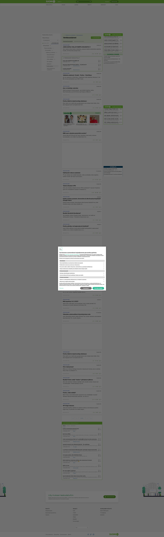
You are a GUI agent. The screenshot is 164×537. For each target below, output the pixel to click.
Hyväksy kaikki (98, 288)
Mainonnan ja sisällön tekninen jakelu (67, 281)
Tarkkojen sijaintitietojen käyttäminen (67, 273)
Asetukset (86, 288)
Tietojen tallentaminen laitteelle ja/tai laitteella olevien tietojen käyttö (73, 268)
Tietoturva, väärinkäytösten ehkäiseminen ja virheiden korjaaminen (73, 279)
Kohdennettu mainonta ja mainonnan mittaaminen (70, 264)
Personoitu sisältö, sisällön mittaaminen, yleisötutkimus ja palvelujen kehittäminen (76, 266)
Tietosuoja (61, 288)
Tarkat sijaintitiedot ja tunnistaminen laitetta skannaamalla (71, 262)
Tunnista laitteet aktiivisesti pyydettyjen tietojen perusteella (71, 275)
